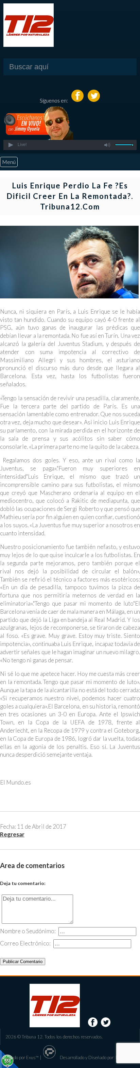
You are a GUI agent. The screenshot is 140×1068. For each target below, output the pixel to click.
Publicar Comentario (22, 961)
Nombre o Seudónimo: (28, 931)
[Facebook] (78, 100)
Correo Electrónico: (25, 943)
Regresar (12, 834)
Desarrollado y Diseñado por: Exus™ (93, 1057)
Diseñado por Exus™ (19, 1057)
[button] (10, 145)
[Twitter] (94, 100)
